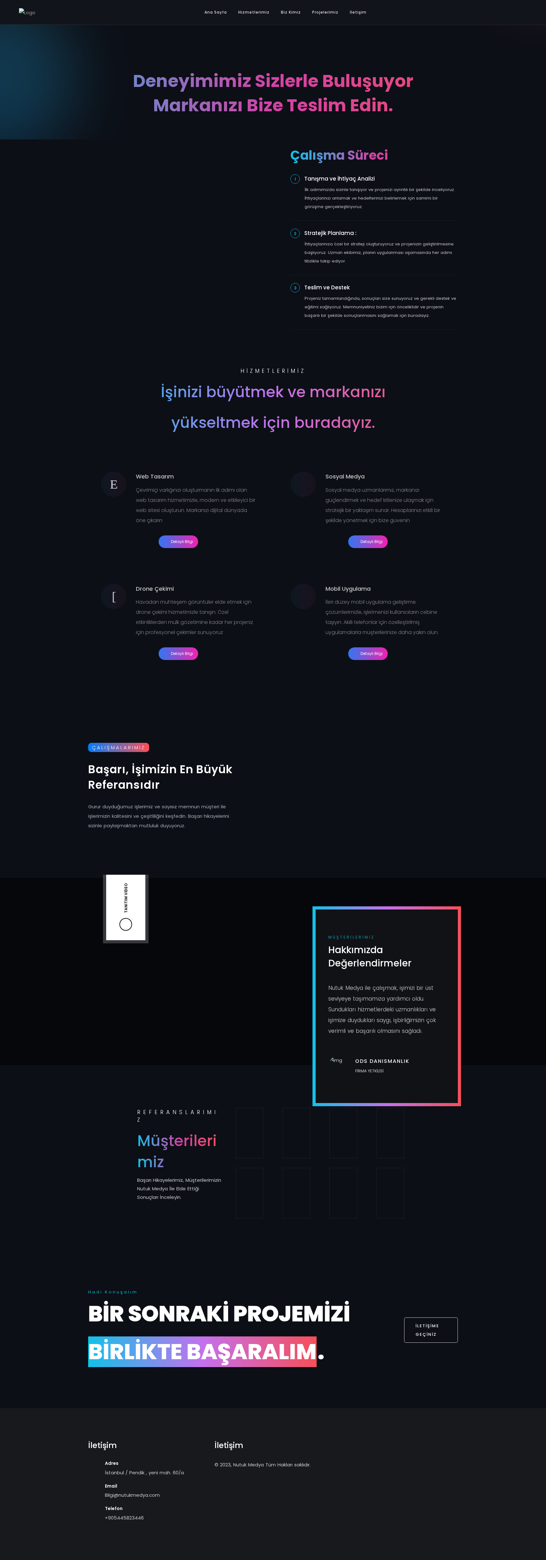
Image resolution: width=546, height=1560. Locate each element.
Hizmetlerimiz (254, 12)
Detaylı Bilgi (182, 541)
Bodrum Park (343, 1193)
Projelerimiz (325, 12)
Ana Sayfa (215, 12)
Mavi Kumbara (390, 1193)
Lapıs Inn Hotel (296, 1133)
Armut (296, 1193)
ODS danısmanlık (249, 1193)
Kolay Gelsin (343, 1133)
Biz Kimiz (291, 12)
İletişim (358, 12)
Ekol (250, 1133)
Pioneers (390, 1133)
